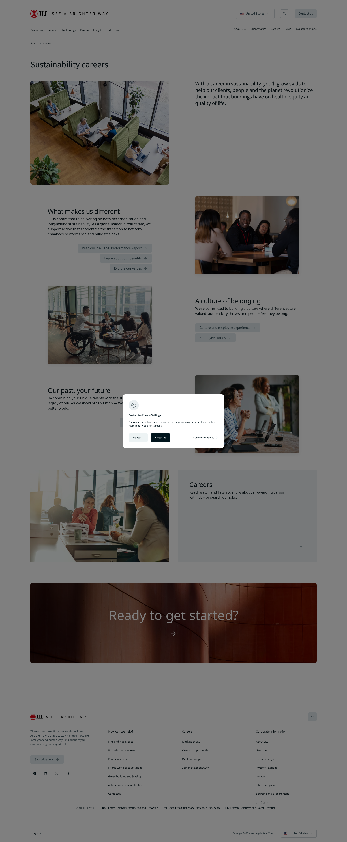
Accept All (160, 438)
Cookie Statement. (152, 426)
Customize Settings (205, 438)
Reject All (138, 438)
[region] (173, 421)
